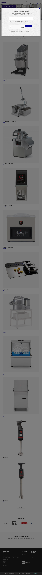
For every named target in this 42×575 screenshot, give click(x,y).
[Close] (39, 8)
